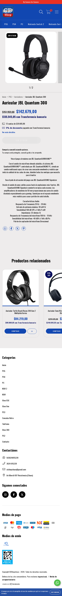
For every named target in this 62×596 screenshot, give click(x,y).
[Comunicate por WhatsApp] (57, 582)
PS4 (14, 24)
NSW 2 (4, 388)
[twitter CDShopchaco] (22, 494)
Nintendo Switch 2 (36, 24)
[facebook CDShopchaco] (14, 494)
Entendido (55, 592)
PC (22, 24)
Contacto (5, 441)
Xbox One (5, 406)
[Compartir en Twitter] (17, 229)
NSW (4, 394)
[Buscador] (41, 12)
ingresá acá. (42, 576)
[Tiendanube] (11, 584)
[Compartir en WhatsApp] (5, 228)
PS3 (3, 412)
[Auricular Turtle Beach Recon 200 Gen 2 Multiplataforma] (32, 331)
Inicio (4, 96)
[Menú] (56, 12)
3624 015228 (11, 463)
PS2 (3, 435)
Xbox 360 (5, 429)
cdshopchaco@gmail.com (16, 469)
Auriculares (18, 96)
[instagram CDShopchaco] (5, 494)
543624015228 (12, 457)
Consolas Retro (8, 417)
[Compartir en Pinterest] (23, 229)
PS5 (6, 24)
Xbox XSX (5, 400)
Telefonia (5, 423)
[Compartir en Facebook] (11, 229)
